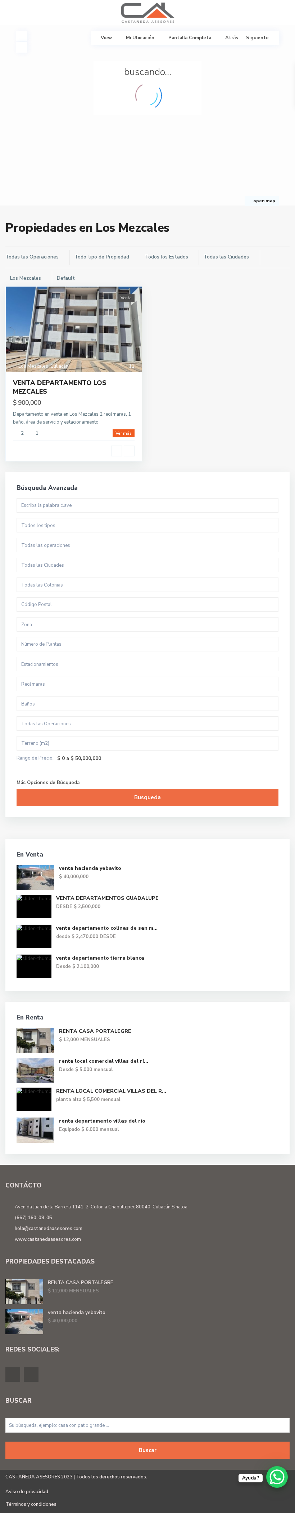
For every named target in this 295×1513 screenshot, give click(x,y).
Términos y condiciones (30, 1504)
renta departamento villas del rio (102, 1121)
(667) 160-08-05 (33, 1218)
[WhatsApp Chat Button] (277, 1477)
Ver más (123, 433)
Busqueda (147, 797)
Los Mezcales (33, 366)
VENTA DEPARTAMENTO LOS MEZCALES (59, 387)
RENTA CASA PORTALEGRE (95, 1031)
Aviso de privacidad (26, 1491)
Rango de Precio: (35, 758)
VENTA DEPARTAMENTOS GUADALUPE (107, 898)
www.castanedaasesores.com (48, 1239)
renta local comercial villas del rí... (103, 1061)
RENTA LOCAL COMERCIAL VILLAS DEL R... (111, 1091)
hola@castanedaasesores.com (48, 1228)
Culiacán (59, 366)
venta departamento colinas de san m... (107, 928)
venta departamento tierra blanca (100, 958)
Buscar (147, 1450)
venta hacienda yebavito (90, 868)
